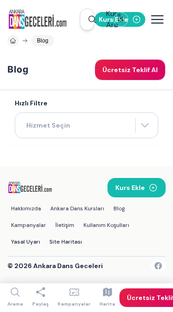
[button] (87, 19)
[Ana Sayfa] (43, 19)
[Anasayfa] (12, 40)
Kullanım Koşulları (106, 225)
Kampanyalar (28, 225)
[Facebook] (158, 265)
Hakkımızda (26, 208)
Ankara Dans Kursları (77, 208)
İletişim (64, 225)
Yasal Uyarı (25, 241)
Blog (119, 208)
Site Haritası (65, 241)
